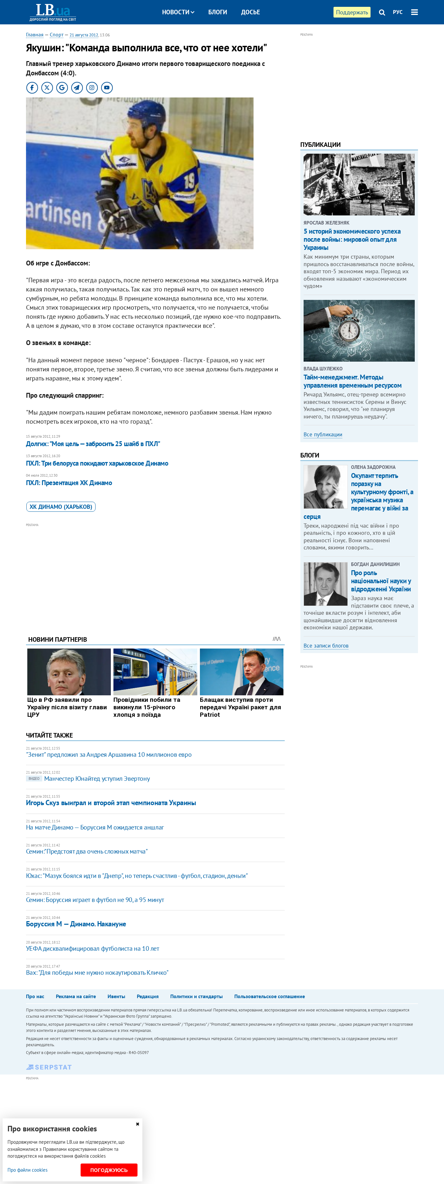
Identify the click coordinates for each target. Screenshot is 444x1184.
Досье (250, 12)
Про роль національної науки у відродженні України (381, 580)
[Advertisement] (155, 574)
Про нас (35, 996)
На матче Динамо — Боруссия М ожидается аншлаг (95, 827)
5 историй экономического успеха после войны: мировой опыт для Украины (352, 239)
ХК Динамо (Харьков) (61, 506)
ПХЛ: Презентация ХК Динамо (69, 482)
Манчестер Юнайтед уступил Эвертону (89, 778)
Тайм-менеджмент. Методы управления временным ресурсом (352, 381)
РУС (398, 12)
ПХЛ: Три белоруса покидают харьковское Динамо (97, 463)
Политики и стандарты (196, 996)
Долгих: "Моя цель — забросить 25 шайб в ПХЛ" (93, 443)
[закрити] (137, 1124)
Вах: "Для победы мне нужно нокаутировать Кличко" (97, 972)
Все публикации (323, 434)
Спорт (56, 34)
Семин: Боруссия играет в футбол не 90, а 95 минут (95, 899)
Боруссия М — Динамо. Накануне (76, 923)
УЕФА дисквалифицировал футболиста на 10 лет (92, 948)
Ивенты (116, 996)
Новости (175, 12)
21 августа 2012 (84, 35)
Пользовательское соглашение (269, 996)
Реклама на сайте (76, 996)
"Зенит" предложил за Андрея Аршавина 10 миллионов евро (108, 754)
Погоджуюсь (109, 1170)
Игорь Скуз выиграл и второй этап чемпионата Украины (111, 802)
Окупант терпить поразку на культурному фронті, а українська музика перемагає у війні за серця (358, 496)
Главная (35, 34)
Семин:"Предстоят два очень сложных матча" (87, 851)
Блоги (217, 12)
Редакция (148, 996)
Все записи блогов (326, 645)
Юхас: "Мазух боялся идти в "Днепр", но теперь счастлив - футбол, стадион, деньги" (137, 875)
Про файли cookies (27, 1170)
